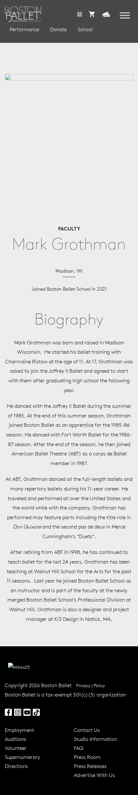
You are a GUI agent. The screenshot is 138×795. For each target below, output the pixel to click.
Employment (19, 730)
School (85, 29)
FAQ (78, 748)
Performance (24, 29)
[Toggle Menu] (125, 16)
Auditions (15, 739)
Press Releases (90, 766)
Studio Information (95, 739)
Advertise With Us (94, 775)
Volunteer (16, 748)
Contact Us (87, 730)
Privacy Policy (90, 685)
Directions (16, 766)
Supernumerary (22, 757)
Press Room (87, 757)
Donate (58, 29)
